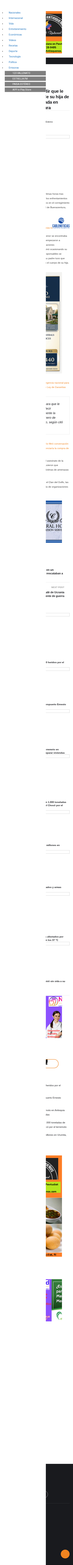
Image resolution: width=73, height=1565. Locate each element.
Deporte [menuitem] (13, 51)
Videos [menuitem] (12, 40)
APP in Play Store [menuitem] (22, 89)
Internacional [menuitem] (16, 18)
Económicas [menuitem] (15, 34)
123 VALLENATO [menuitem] (21, 73)
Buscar (50, 1063)
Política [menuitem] (13, 62)
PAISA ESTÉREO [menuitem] (21, 84)
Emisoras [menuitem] (14, 67)
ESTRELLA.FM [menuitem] (20, 78)
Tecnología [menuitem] (15, 56)
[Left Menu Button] (3, 3)
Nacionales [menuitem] (15, 12)
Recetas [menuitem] (13, 45)
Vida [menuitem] (11, 23)
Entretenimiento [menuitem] (17, 29)
